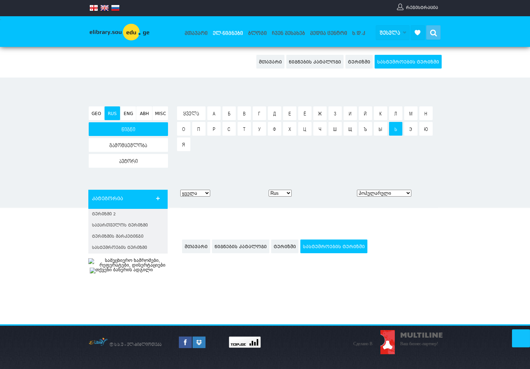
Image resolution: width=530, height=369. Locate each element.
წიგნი (128, 130)
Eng (128, 114)
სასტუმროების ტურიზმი (408, 62)
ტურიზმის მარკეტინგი (117, 237)
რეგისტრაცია (422, 7)
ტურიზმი (359, 62)
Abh (144, 114)
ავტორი (128, 161)
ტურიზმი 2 (104, 214)
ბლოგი (257, 33)
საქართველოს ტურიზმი (120, 226)
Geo (96, 114)
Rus (112, 114)
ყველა (191, 114)
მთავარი (196, 33)
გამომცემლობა (128, 146)
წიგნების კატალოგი (315, 62)
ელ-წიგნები (228, 33)
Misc (160, 114)
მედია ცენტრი (328, 33)
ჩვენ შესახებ (288, 33)
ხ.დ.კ (358, 33)
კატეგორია (107, 199)
